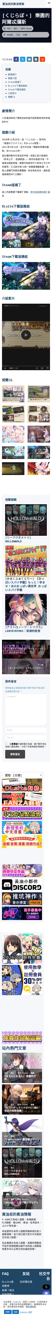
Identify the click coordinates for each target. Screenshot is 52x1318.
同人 (16, 28)
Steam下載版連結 (17, 89)
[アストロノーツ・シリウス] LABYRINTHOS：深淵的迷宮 (24, 629)
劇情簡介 (12, 74)
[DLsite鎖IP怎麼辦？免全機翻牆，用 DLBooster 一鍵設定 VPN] (22, 790)
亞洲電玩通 (26, 1281)
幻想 (25, 34)
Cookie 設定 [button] (26, 1312)
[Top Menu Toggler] (49, 3)
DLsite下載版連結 (17, 85)
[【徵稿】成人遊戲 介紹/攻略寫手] (22, 919)
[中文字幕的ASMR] (22, 876)
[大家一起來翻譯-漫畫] (22, 833)
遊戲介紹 (12, 78)
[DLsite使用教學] (22, 994)
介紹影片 (12, 93)
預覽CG (11, 96)
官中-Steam (26, 28)
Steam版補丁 (14, 81)
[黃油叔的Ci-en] (22, 904)
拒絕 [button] (15, 1312)
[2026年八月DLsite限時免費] (22, 962)
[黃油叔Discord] (22, 890)
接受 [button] (8, 1311)
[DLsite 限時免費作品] (22, 1043)
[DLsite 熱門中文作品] (22, 847)
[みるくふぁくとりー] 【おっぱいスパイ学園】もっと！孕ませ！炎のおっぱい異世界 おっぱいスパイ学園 (26, 584)
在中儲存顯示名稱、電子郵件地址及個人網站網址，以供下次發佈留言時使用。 (25, 745)
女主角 (10, 34)
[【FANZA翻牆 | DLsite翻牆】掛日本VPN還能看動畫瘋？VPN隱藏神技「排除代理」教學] (22, 804)
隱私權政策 (31, 1306)
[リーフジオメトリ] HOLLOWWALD (18, 539)
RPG (9, 28)
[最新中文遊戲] (22, 818)
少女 (18, 34)
